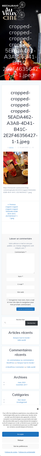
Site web (20, 292)
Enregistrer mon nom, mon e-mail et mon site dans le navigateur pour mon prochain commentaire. (20, 302)
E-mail (21, 284)
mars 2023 (21, 382)
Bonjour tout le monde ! (21, 338)
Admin (11, 147)
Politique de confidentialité (26, 452)
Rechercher (20, 319)
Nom (20, 276)
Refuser (20, 440)
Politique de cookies (11, 452)
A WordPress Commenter (15, 367)
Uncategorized (22, 402)
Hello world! (21, 340)
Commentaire (20, 252)
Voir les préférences (20, 446)
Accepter (20, 434)
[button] (38, 409)
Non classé (22, 400)
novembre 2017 (21, 385)
